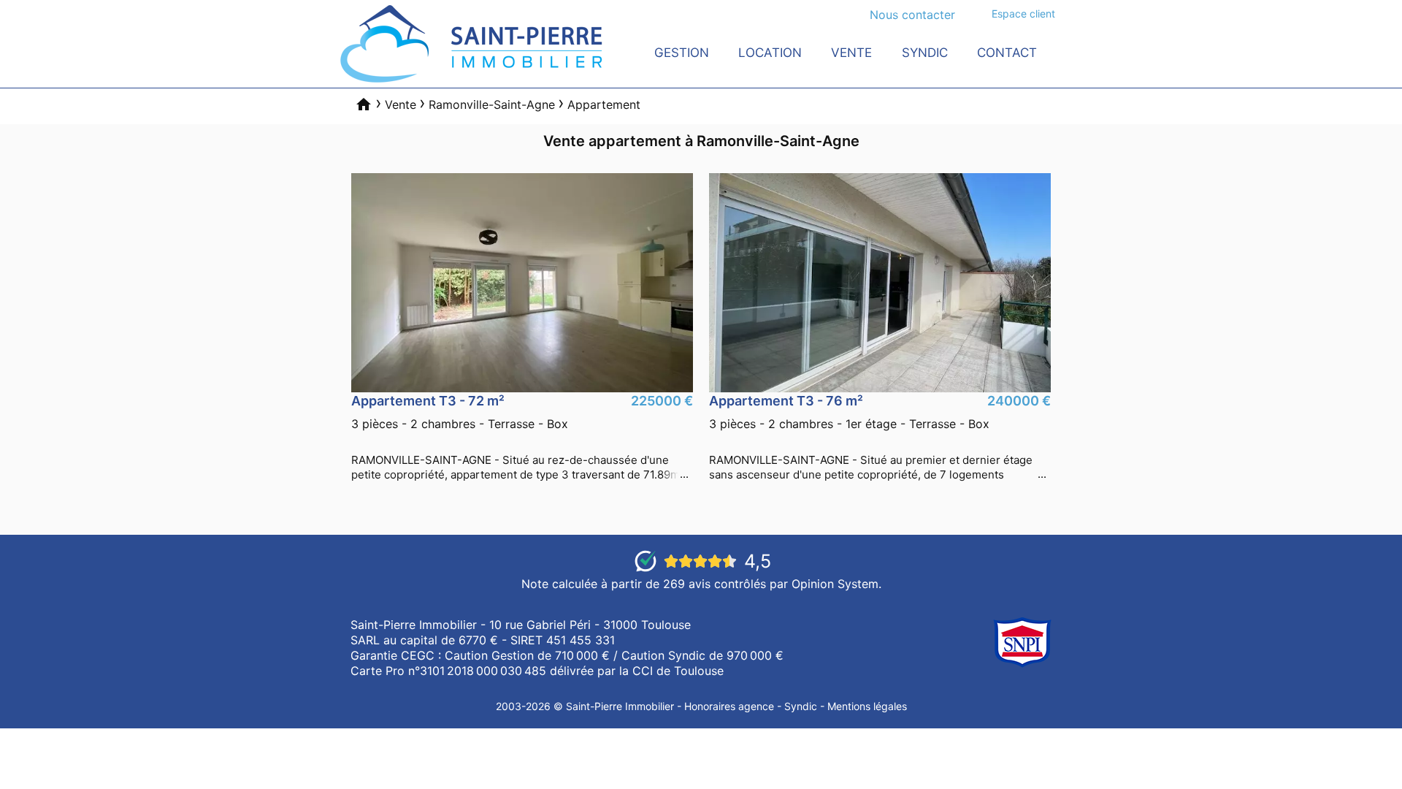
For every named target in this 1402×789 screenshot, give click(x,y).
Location (770, 52)
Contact (1007, 52)
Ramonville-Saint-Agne (492, 104)
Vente (851, 52)
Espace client (1023, 13)
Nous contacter (912, 14)
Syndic (925, 52)
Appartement (603, 104)
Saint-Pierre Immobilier (620, 706)
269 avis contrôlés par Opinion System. (772, 583)
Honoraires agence (729, 706)
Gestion (681, 52)
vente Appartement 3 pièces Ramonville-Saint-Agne (522, 437)
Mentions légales (867, 706)
